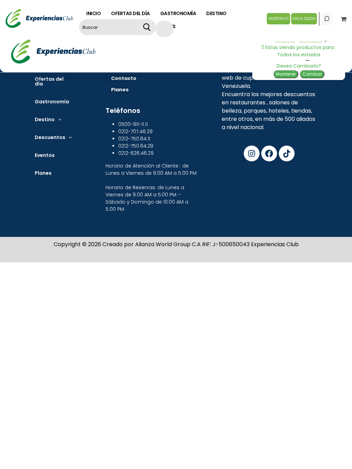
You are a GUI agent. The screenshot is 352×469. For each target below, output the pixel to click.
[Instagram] (252, 153)
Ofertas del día (49, 81)
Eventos (45, 155)
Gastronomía (52, 101)
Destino (45, 119)
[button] (48, 119)
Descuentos (50, 137)
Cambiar (312, 74)
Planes (43, 173)
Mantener (286, 74)
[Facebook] (269, 153)
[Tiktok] (287, 153)
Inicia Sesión (304, 18)
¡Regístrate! (278, 18)
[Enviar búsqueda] (146, 27)
